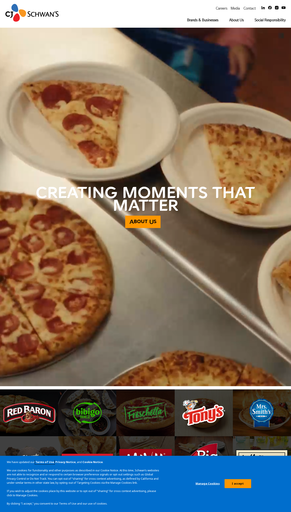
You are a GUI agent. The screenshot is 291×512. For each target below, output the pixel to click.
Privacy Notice (65, 462)
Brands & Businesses (202, 20)
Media (235, 8)
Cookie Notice (92, 462)
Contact (249, 8)
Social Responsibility (270, 20)
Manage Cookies (208, 483)
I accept (238, 483)
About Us (236, 20)
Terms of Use (44, 462)
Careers (221, 8)
